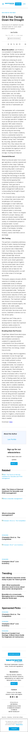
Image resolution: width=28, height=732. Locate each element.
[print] (25, 44)
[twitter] (14, 44)
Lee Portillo (14, 32)
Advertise (9, 717)
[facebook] (8, 44)
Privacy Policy (19, 724)
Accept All (14, 728)
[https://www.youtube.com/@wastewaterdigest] (17, 697)
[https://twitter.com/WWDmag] (15, 697)
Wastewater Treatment (9, 12)
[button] (3, 4)
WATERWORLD (14, 704)
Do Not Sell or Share (18, 717)
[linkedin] (11, 44)
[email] (19, 44)
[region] (14, 725)
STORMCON (14, 709)
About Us (4, 717)
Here (10, 422)
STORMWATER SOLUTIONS (14, 706)
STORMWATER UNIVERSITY (14, 707)
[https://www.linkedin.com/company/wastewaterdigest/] (12, 697)
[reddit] (17, 44)
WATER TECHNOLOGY (14, 711)
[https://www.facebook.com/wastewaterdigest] (10, 697)
